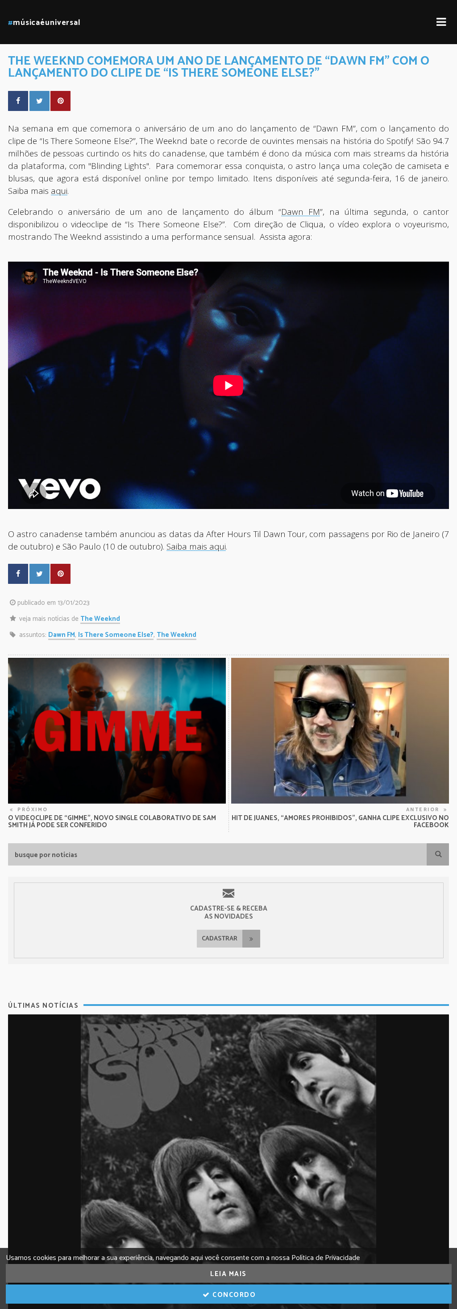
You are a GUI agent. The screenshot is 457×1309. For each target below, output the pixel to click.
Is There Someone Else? (116, 634)
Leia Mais (228, 1274)
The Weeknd (100, 618)
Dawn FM (61, 634)
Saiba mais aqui (196, 546)
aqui (59, 190)
